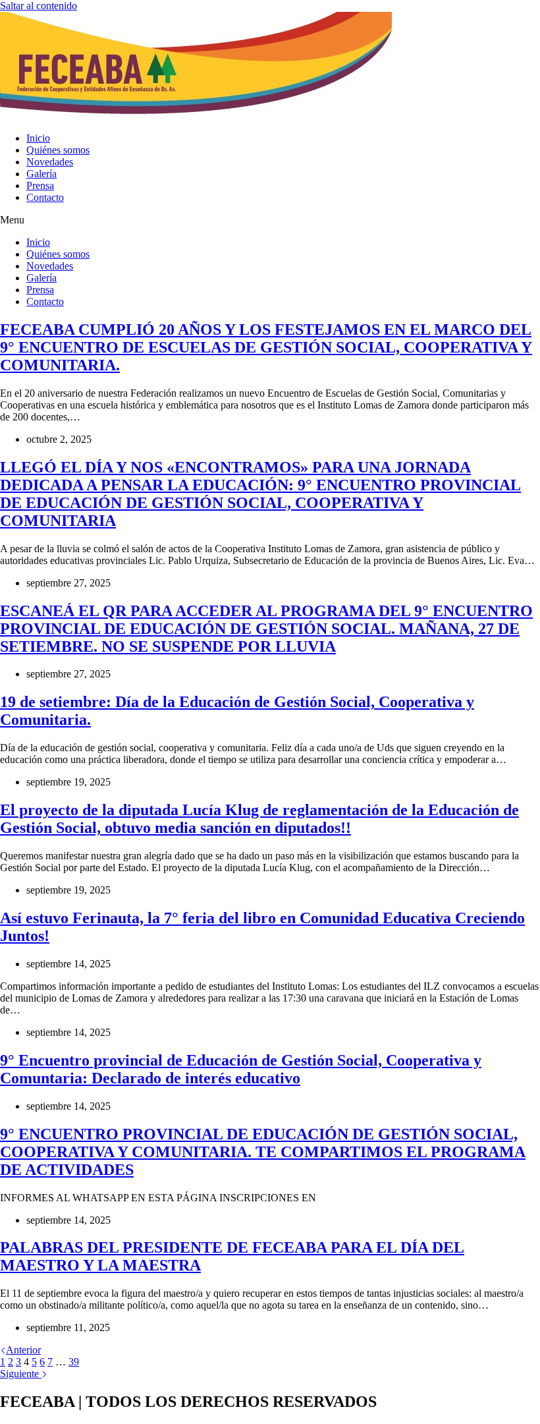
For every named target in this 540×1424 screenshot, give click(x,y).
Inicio (38, 138)
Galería (41, 173)
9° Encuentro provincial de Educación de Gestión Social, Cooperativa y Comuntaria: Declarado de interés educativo (240, 1069)
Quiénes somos (58, 150)
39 (73, 1361)
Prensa (40, 185)
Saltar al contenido (38, 5)
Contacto (45, 197)
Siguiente (20, 1373)
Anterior (23, 1349)
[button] (270, 220)
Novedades (49, 161)
